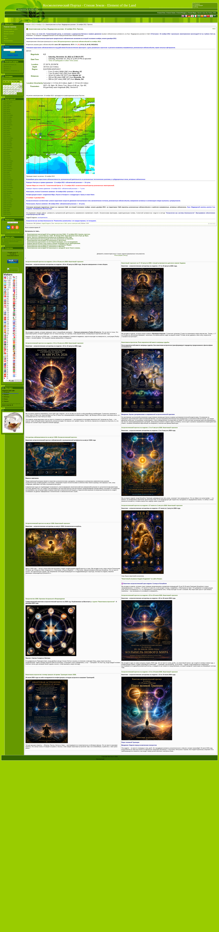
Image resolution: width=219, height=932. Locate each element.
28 (10, 93)
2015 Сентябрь (8, 187)
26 (4, 93)
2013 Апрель (7, 151)
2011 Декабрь (7, 121)
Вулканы (6, 66)
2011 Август (7, 113)
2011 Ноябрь (7, 119)
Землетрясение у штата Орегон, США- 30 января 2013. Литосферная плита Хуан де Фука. (58, 235)
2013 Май (6, 153)
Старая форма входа (13, 232)
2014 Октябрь (7, 182)
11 (21, 86)
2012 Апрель (7, 128)
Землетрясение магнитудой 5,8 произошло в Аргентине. (46, 240)
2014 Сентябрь (8, 180)
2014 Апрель (7, 170)
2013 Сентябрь (8, 161)
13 (7, 88)
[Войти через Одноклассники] (17, 227)
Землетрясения (9, 64)
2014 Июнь (6, 174)
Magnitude (35, 54)
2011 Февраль (7, 102)
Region (35, 69)
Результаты (6, 403)
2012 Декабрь (7, 144)
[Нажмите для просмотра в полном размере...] (47, 329)
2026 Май (6, 210)
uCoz (121, 759)
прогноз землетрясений (74, 223)
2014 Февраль (7, 168)
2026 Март (6, 208)
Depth (34, 67)
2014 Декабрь (7, 183)
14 (10, 88)
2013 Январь (7, 145)
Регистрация (199, 5)
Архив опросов (15, 403)
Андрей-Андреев (46, 223)
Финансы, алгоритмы (10, 70)
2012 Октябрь (7, 140)
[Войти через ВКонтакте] (8, 227)
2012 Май (6, 130)
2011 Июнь (6, 109)
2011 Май (6, 107)
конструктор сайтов (111, 759)
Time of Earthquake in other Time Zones (63, 61)
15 (12, 88)
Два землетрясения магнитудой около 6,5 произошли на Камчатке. (50, 239)
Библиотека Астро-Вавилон (13, 240)
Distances (35, 76)
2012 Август (7, 136)
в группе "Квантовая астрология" (103, 601)
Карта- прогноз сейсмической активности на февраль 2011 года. (49, 237)
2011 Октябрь (7, 117)
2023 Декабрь (7, 193)
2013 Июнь (6, 155)
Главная (197, 4)
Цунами (6, 68)
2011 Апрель (7, 105)
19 (4, 91)
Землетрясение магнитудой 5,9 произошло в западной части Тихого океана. (53, 248)
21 (10, 91)
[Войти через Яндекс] (13, 227)
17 (18, 88)
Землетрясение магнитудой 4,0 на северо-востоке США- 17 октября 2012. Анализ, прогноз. (58, 234)
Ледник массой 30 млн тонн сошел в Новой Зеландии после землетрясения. (53, 243)
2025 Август (7, 197)
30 (15, 93)
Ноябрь (38, 24)
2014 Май (6, 172)
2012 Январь (7, 123)
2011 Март (6, 104)
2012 (33, 24)
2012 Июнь (6, 132)
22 (12, 91)
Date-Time (35, 59)
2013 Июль (6, 157)
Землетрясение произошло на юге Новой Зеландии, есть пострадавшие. (52, 242)
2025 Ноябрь (7, 203)
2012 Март (6, 126)
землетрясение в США (61, 223)
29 (12, 93)
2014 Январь (7, 166)
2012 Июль (6, 134)
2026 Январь (7, 206)
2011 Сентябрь (8, 115)
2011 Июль (6, 111)
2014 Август (7, 178)
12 (4, 88)
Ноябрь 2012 (16, 79)
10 (18, 86)
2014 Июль (6, 176)
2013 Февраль (7, 147)
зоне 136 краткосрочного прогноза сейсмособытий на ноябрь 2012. (77, 41)
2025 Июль (6, 195)
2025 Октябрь (7, 201)
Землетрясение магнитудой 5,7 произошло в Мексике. (46, 246)
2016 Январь (7, 189)
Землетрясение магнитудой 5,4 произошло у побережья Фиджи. (49, 245)
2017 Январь (7, 191)
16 (15, 88)
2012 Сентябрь (8, 138)
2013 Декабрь (7, 164)
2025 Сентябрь (8, 199)
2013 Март (6, 149)
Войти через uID (12, 222)
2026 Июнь (6, 212)
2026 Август (7, 214)
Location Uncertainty (35, 83)
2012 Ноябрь (7, 142)
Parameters (34, 86)
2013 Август (7, 159)
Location (34, 64)
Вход (196, 6)
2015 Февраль (7, 185)
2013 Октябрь (7, 163)
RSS (214, 12)
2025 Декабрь (7, 204)
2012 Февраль (7, 124)
